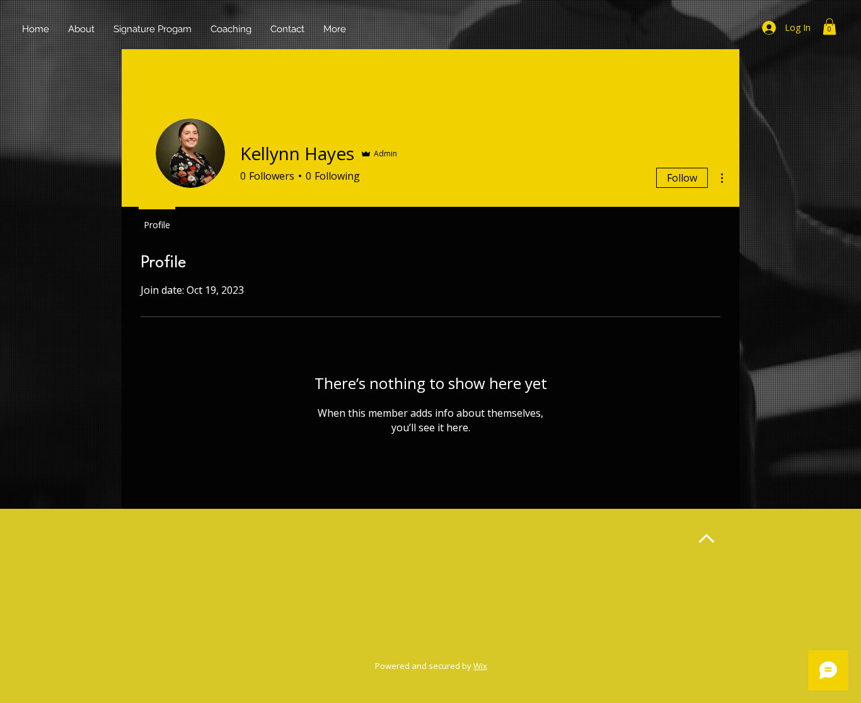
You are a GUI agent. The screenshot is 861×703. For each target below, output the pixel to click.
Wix (480, 665)
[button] (829, 26)
